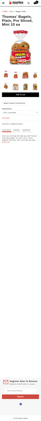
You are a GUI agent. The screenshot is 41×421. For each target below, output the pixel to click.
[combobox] (20, 113)
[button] (6, 74)
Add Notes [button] (6, 118)
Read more (6, 142)
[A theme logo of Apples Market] (16, 2)
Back (5, 11)
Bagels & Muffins (22, 11)
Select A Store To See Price (14, 103)
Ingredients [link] (26, 130)
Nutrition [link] (16, 130)
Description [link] (6, 130)
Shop (11, 11)
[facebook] (20, 404)
